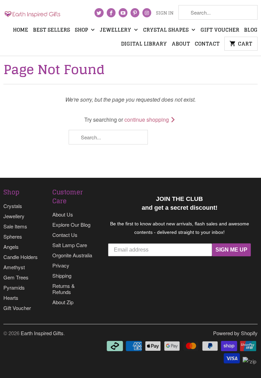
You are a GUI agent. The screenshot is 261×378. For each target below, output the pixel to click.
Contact (207, 44)
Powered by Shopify (235, 333)
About (181, 44)
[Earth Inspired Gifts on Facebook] (111, 12)
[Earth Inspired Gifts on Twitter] (98, 12)
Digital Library (144, 44)
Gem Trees (16, 277)
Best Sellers (51, 30)
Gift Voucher (220, 30)
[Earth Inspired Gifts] (32, 13)
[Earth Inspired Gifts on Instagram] (146, 12)
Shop (82, 30)
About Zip (62, 302)
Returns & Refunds (63, 288)
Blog (251, 30)
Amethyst (14, 267)
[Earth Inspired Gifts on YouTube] (123, 12)
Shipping (61, 275)
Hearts (10, 297)
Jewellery (116, 30)
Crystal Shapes (166, 30)
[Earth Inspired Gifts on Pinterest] (134, 12)
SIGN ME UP (231, 250)
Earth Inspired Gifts (42, 333)
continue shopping (147, 119)
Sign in (165, 13)
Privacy (60, 265)
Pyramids (14, 287)
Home (20, 30)
